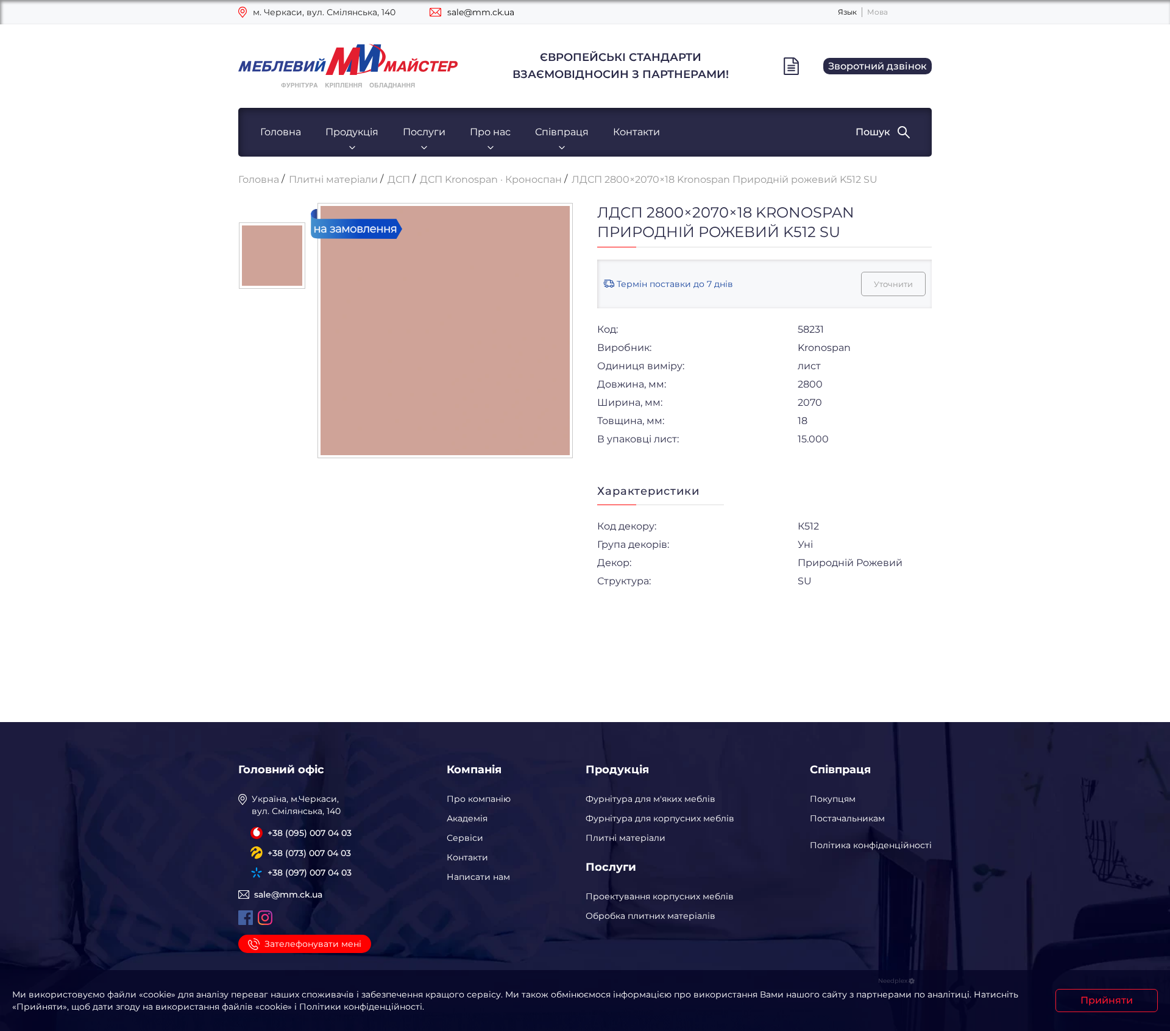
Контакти (636, 132)
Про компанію (479, 798)
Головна (280, 132)
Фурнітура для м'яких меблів (650, 798)
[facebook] (245, 917)
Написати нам (478, 876)
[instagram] (265, 917)
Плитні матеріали (625, 837)
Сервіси (465, 837)
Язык (847, 11)
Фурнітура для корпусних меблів (660, 818)
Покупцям (833, 798)
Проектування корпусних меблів (660, 896)
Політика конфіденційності (871, 845)
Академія (467, 818)
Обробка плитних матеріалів (650, 915)
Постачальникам (847, 818)
